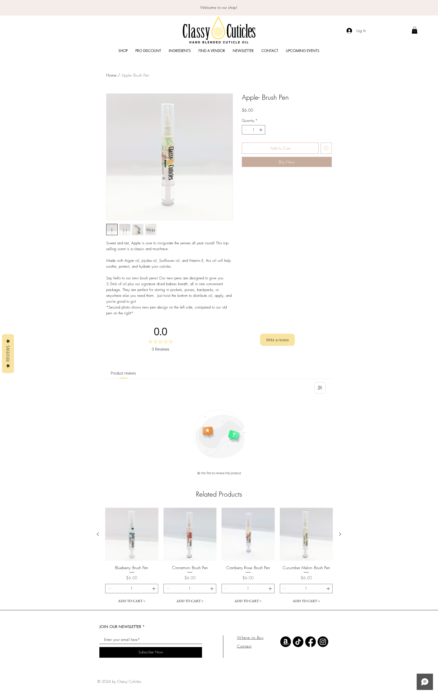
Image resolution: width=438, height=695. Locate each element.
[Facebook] (310, 641)
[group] (219, 556)
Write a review (277, 339)
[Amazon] (285, 641)
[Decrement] (246, 129)
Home (111, 75)
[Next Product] (340, 534)
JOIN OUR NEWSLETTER (120, 627)
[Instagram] (323, 641)
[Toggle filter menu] (320, 388)
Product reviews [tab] (123, 373)
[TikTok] (298, 641)
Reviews (8, 353)
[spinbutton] (253, 129)
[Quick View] (131, 534)
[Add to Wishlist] (326, 148)
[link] (414, 30)
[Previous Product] (98, 534)
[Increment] (261, 129)
